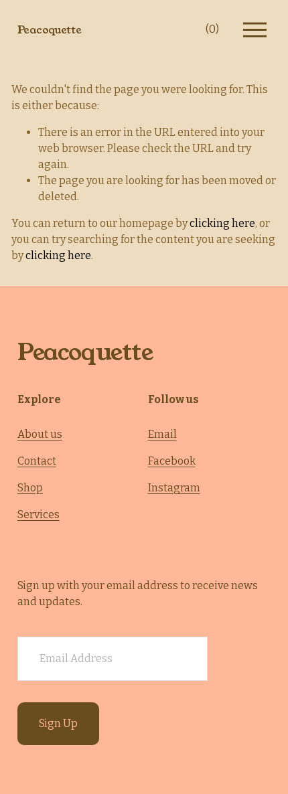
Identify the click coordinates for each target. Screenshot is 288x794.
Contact (36, 461)
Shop (30, 487)
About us (39, 434)
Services (38, 514)
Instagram (174, 487)
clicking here (222, 223)
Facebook (172, 461)
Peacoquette (49, 29)
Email (162, 434)
